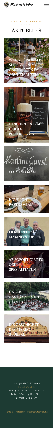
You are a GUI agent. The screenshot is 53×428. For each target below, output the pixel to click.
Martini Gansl (23, 172)
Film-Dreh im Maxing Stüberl (25, 234)
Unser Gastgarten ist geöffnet (24, 297)
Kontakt (9, 411)
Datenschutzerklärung (37, 411)
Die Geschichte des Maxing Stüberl (24, 329)
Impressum (20, 411)
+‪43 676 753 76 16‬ (26, 387)
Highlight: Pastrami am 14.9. (25, 202)
